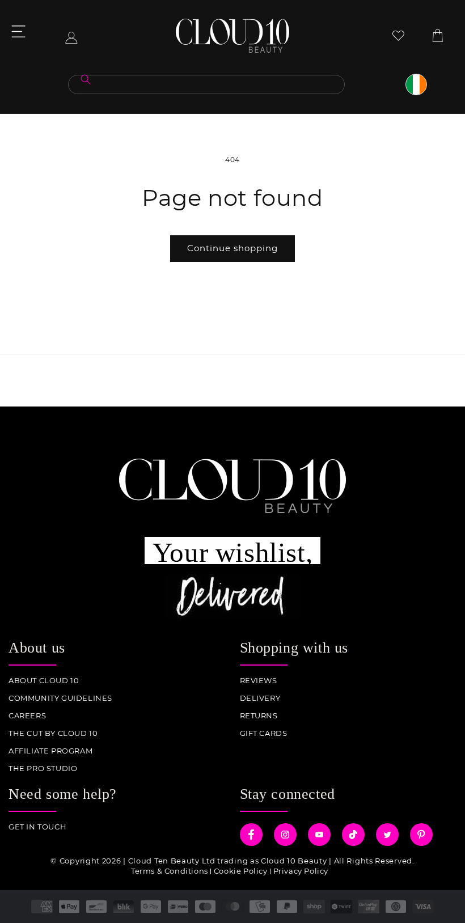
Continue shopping (232, 248)
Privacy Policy (300, 870)
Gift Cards (264, 733)
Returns (259, 715)
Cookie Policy (241, 870)
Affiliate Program (50, 751)
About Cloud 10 (44, 680)
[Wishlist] (398, 35)
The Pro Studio (43, 768)
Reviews (258, 680)
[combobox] (206, 84)
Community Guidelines (60, 698)
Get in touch (37, 827)
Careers (27, 715)
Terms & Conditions (169, 870)
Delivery (260, 698)
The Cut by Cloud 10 (53, 733)
